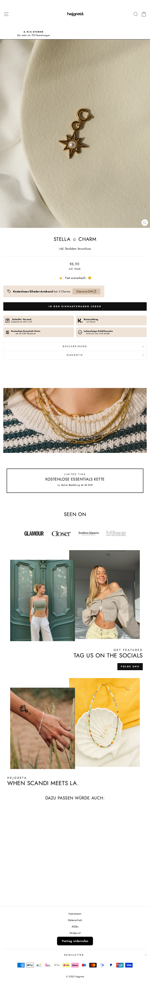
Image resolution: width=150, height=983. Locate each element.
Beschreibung (75, 346)
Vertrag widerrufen (75, 941)
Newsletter (74, 955)
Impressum (75, 914)
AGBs (75, 926)
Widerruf (75, 933)
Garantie (75, 355)
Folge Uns (130, 666)
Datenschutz (75, 920)
